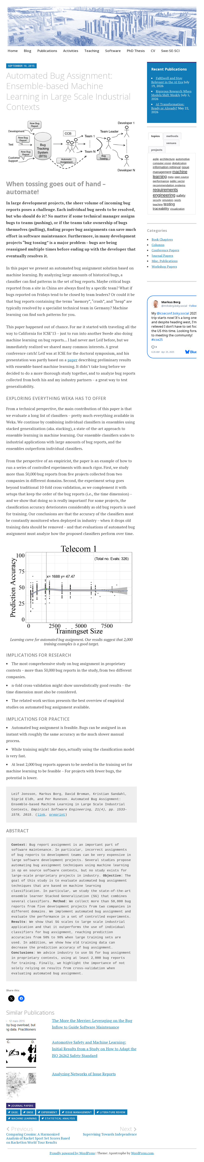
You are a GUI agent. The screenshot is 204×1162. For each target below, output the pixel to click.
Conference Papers (165, 250)
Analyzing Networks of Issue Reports (84, 1073)
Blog (27, 50)
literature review (112, 1112)
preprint (57, 815)
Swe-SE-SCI (170, 50)
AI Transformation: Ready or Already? (167, 106)
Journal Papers (22, 1105)
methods (172, 136)
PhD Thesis (136, 50)
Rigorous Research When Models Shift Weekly (171, 93)
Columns (158, 245)
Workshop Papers (164, 266)
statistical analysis (60, 1118)
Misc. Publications (165, 261)
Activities (70, 50)
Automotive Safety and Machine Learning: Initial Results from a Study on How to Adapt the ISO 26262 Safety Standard (94, 1049)
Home (13, 50)
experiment (49, 1112)
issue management (78, 1112)
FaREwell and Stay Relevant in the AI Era (167, 80)
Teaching (91, 50)
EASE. (15, 1112)
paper (72, 359)
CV (153, 50)
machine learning (24, 1118)
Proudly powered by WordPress (72, 1153)
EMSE (30, 1112)
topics (155, 136)
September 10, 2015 (21, 66)
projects (156, 149)
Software (113, 50)
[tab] (155, 136)
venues (171, 143)
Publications (47, 50)
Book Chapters (162, 239)
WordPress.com (142, 1153)
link (41, 815)
